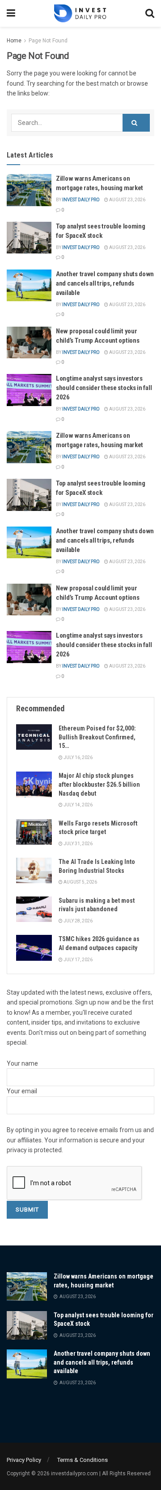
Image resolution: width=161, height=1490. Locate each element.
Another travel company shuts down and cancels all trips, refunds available (105, 283)
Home (14, 40)
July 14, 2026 (78, 804)
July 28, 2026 (78, 920)
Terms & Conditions (82, 1460)
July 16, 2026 (78, 757)
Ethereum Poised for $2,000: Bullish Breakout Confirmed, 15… (97, 737)
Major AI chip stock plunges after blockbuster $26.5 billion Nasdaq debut (99, 784)
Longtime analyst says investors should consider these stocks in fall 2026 (104, 387)
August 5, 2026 (80, 882)
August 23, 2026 (126, 199)
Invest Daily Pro (81, 199)
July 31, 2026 (78, 843)
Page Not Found (48, 40)
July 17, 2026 (78, 959)
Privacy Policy (24, 1460)
